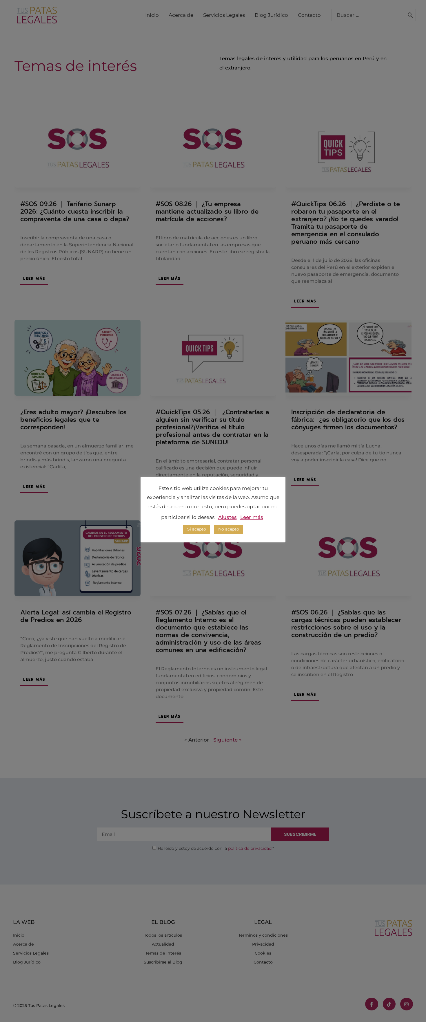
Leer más (251, 517)
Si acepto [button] (196, 529)
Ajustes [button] (227, 517)
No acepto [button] (228, 529)
